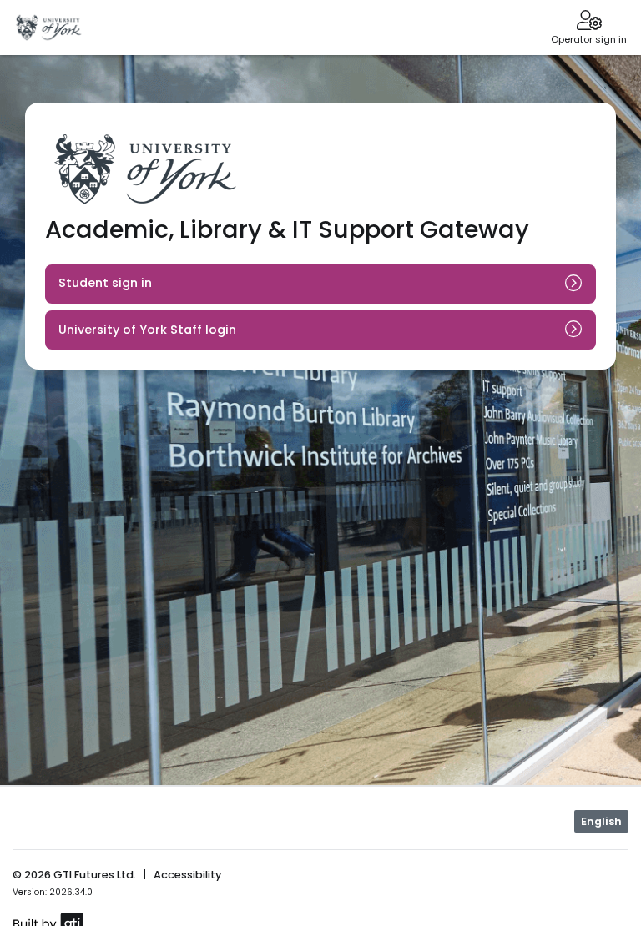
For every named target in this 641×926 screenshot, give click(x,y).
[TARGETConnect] (49, 27)
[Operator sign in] (588, 21)
